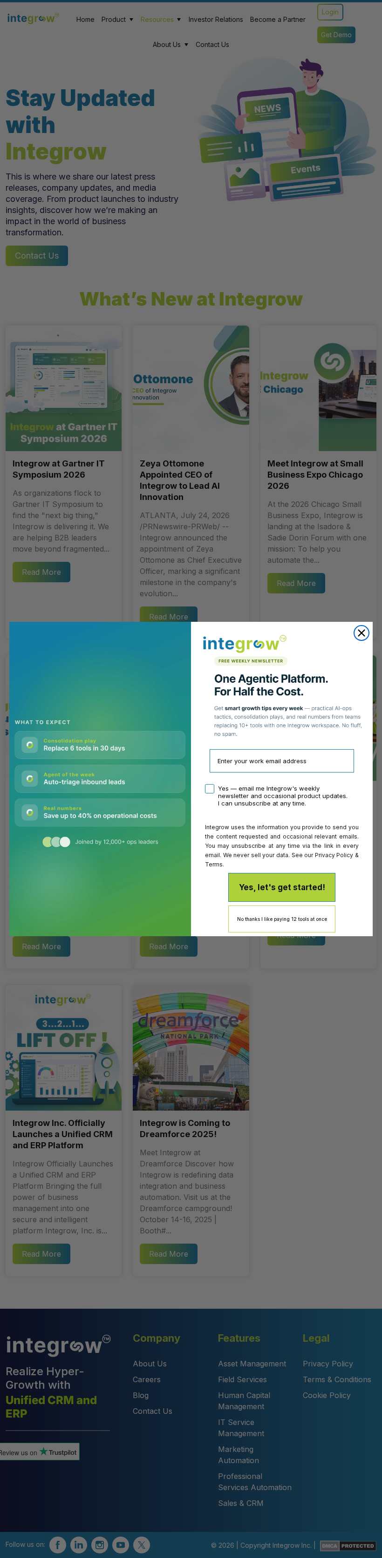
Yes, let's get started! (282, 887)
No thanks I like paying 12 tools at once (282, 919)
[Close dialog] (361, 633)
